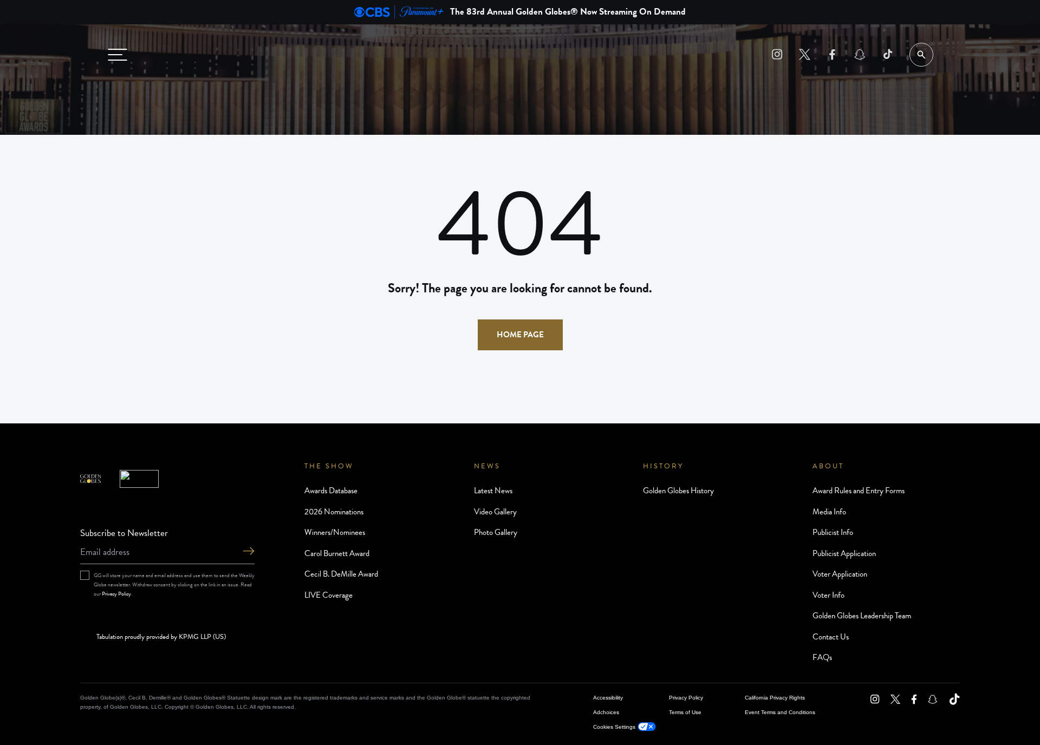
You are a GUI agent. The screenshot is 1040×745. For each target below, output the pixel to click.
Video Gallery (495, 512)
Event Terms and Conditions (780, 712)
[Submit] (249, 552)
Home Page (520, 335)
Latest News (493, 490)
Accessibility (608, 698)
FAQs (822, 657)
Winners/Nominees (334, 532)
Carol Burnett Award (336, 553)
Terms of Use (685, 712)
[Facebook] (832, 54)
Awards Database (331, 490)
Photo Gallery (495, 532)
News (487, 466)
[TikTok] (887, 54)
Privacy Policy (116, 594)
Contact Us (830, 637)
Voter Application (839, 574)
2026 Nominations (333, 512)
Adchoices (606, 712)
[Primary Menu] (117, 55)
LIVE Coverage (328, 595)
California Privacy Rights (775, 698)
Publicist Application (844, 553)
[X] (804, 54)
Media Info (829, 512)
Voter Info (828, 595)
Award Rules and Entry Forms (858, 490)
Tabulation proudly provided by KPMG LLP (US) (161, 637)
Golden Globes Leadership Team (861, 616)
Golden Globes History (678, 490)
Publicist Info (832, 532)
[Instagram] (777, 54)
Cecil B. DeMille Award (341, 574)
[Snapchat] (860, 54)
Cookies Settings (614, 727)
